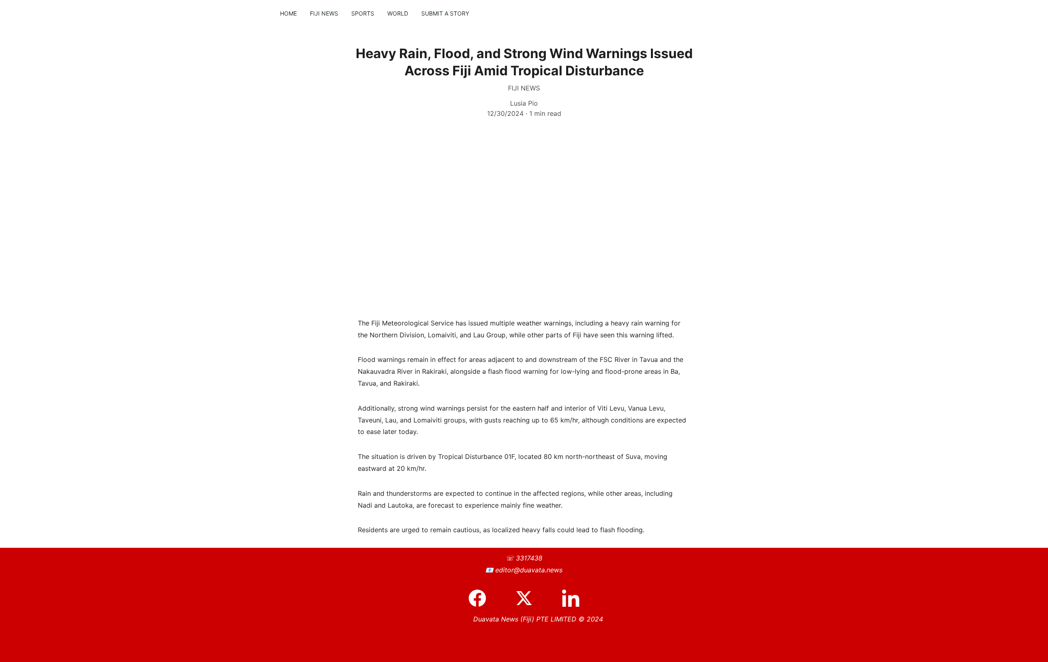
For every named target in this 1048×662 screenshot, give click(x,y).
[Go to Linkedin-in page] (570, 598)
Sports (362, 13)
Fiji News (324, 13)
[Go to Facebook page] (481, 598)
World (397, 13)
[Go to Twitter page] (528, 598)
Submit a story (445, 13)
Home (288, 13)
